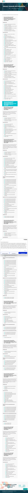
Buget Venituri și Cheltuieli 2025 (9, 92)
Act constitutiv (7, 398)
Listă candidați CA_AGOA (8, 49)
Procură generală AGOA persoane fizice (10, 279)
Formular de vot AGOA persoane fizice (10, 334)
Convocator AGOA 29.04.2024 (9, 124)
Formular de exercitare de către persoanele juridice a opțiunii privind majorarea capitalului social (10, 170)
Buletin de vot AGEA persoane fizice (9, 369)
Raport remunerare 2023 (8, 131)
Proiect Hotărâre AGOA (8, 81)
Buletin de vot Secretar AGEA (9, 364)
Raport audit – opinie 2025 (8, 61)
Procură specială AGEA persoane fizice (10, 201)
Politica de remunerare (8, 50)
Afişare (25, 250)
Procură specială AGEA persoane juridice (10, 182)
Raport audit (6, 136)
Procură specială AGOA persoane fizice (10, 200)
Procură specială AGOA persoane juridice (10, 181)
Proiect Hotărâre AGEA (8, 51)
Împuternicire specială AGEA (9, 53)
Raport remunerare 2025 (8, 43)
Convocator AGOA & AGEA (8, 392)
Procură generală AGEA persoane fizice (10, 199)
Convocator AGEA (7, 355)
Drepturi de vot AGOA (8, 41)
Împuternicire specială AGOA (9, 39)
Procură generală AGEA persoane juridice (10, 180)
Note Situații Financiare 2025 (8, 60)
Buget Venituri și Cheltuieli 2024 (9, 130)
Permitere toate (23, 253)
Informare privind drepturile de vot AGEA (10, 356)
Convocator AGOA (7, 316)
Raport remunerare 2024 (8, 93)
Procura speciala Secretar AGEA (9, 363)
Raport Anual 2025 (7, 59)
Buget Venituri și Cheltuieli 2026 (9, 42)
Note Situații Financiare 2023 (8, 135)
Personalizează (13, 253)
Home (9, 8)
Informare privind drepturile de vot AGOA (10, 317)
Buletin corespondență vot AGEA (9, 52)
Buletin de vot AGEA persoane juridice (10, 362)
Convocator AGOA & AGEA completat (10, 158)
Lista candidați (7, 164)
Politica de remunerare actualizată (9, 163)
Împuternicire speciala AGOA (9, 128)
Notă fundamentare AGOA (8, 318)
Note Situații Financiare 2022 (8, 320)
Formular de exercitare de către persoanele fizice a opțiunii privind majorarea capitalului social (10, 167)
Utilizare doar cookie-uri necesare (5, 253)
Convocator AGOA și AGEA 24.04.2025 (10, 80)
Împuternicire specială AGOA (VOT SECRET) (11, 40)
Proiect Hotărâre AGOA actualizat (9, 216)
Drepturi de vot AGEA (8, 54)
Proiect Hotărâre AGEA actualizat (9, 217)
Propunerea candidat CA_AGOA (9, 44)
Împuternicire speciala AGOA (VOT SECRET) (11, 129)
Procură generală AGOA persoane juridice (10, 179)
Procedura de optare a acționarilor (9, 165)
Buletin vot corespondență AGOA (9, 82)
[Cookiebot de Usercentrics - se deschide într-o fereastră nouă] (24, 239)
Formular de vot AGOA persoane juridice (10, 329)
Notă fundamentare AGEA (8, 396)
